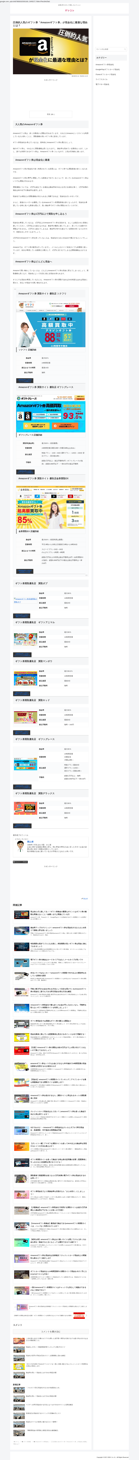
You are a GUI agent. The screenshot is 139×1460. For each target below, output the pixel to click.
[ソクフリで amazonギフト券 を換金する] (50, 324)
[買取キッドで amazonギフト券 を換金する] (25, 717)
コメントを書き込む (51, 1331)
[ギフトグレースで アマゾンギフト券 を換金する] (50, 413)
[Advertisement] (51, 95)
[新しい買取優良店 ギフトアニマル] (25, 639)
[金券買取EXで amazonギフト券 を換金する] (50, 507)
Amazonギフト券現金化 (21, 862)
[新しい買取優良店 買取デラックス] (25, 808)
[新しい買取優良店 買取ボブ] (25, 600)
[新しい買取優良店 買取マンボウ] (25, 678)
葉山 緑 (30, 842)
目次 (48, 114)
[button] (125, 49)
